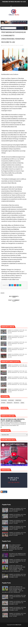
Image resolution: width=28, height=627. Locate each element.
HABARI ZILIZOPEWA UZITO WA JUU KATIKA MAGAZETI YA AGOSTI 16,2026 (17, 349)
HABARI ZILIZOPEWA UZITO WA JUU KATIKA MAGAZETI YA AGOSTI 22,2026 (17, 355)
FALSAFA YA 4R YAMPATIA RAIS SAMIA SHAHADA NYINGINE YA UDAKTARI (17, 555)
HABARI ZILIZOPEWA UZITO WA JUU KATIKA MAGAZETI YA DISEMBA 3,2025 (17, 609)
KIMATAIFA (18, 400)
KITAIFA (3, 402)
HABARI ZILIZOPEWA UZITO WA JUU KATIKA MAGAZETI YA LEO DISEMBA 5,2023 (17, 576)
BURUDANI (11, 400)
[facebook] (11, 6)
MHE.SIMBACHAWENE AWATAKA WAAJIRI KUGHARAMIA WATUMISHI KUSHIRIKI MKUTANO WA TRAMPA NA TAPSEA (12, 547)
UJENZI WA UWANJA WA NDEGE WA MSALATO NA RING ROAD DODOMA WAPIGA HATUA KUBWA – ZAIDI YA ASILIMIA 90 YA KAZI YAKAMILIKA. (13, 568)
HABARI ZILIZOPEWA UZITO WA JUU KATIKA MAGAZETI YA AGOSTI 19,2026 (17, 343)
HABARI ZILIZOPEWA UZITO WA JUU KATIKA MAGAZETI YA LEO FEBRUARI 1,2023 (17, 561)
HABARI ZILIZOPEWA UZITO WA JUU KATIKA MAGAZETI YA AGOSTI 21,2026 (17, 337)
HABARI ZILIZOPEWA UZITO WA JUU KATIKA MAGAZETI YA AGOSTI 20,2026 (17, 331)
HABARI (21, 45)
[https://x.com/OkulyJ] (14, 5)
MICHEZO (16, 402)
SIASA (22, 402)
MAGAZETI (9, 402)
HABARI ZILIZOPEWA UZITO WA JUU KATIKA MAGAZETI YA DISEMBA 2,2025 (17, 603)
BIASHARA (4, 400)
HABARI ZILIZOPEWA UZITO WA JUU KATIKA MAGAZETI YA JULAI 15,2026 (17, 615)
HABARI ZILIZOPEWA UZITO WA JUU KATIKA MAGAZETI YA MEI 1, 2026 (17, 597)
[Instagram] (17, 5)
